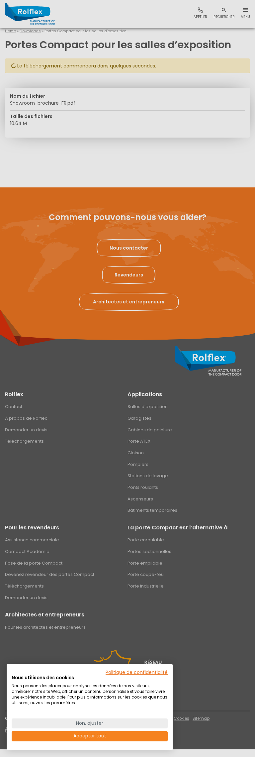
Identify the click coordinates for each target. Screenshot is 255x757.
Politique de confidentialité (137, 672)
